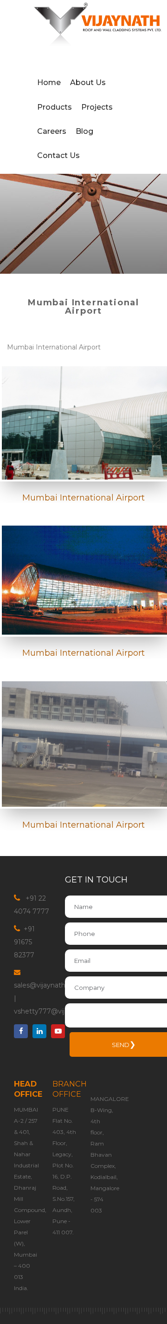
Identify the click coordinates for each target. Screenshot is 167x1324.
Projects (97, 107)
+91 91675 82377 (24, 543)
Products (54, 107)
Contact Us (58, 155)
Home (49, 82)
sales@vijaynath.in (43, 586)
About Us (88, 82)
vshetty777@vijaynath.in (54, 612)
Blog (84, 131)
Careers (51, 131)
